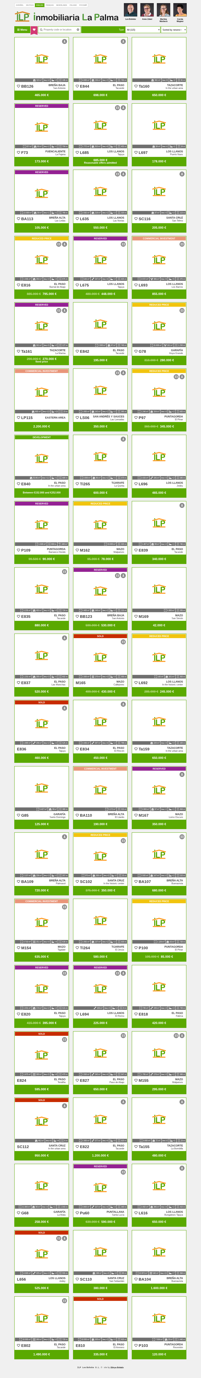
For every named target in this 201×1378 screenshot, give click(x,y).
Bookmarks (34, 29)
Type (121, 29)
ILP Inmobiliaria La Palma (66, 16)
